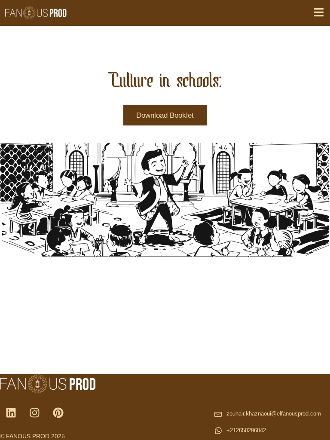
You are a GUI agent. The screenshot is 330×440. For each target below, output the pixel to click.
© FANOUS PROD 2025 (32, 436)
